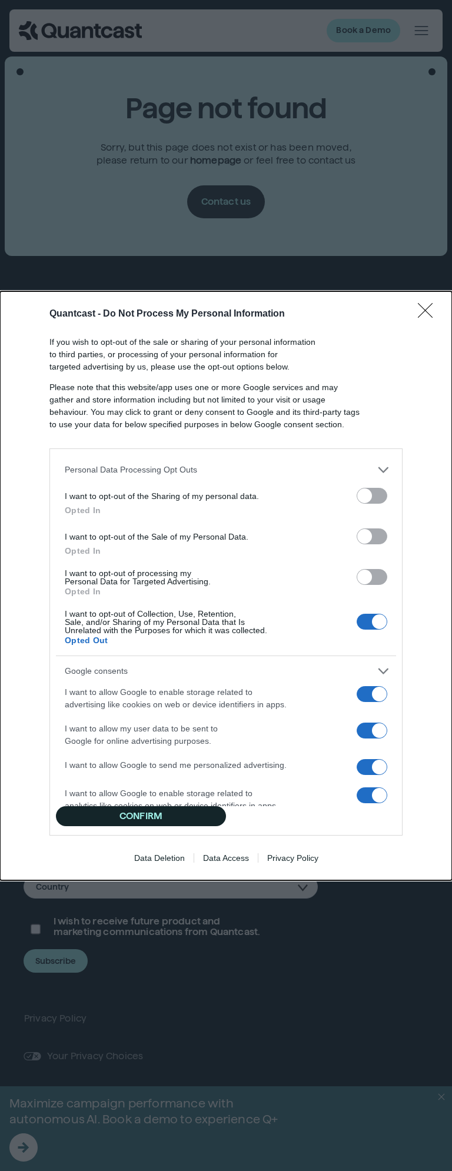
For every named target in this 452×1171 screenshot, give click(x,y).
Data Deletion (159, 858)
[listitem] (226, 470)
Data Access (226, 858)
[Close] (429, 314)
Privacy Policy (292, 858)
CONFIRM (140, 816)
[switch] (372, 496)
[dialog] (226, 585)
